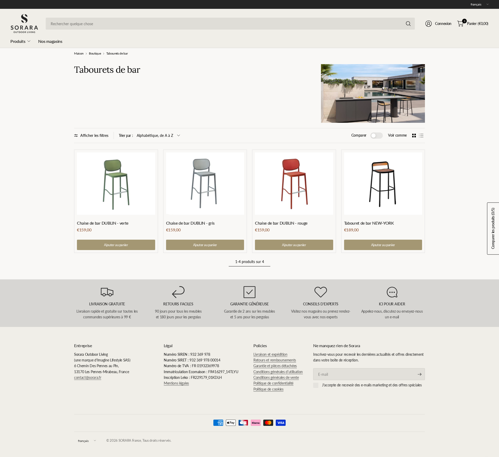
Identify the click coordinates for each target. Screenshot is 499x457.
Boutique (95, 53)
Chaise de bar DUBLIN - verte (102, 222)
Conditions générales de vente (276, 377)
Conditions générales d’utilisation (278, 371)
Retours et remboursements (274, 360)
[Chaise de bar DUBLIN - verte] (116, 183)
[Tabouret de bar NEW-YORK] (383, 183)
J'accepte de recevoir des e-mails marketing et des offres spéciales (372, 385)
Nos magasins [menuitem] (50, 41)
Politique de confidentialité (273, 383)
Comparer (358, 135)
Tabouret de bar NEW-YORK (369, 222)
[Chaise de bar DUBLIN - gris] (205, 183)
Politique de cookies (268, 389)
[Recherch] (408, 24)
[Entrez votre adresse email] (420, 374)
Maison (79, 53)
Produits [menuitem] (17, 41)
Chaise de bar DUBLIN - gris (190, 222)
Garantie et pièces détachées (275, 366)
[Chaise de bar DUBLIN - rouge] (294, 183)
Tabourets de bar (117, 53)
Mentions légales (176, 383)
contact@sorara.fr (87, 377)
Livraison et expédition (270, 354)
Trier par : (126, 135)
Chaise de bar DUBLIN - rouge (281, 222)
